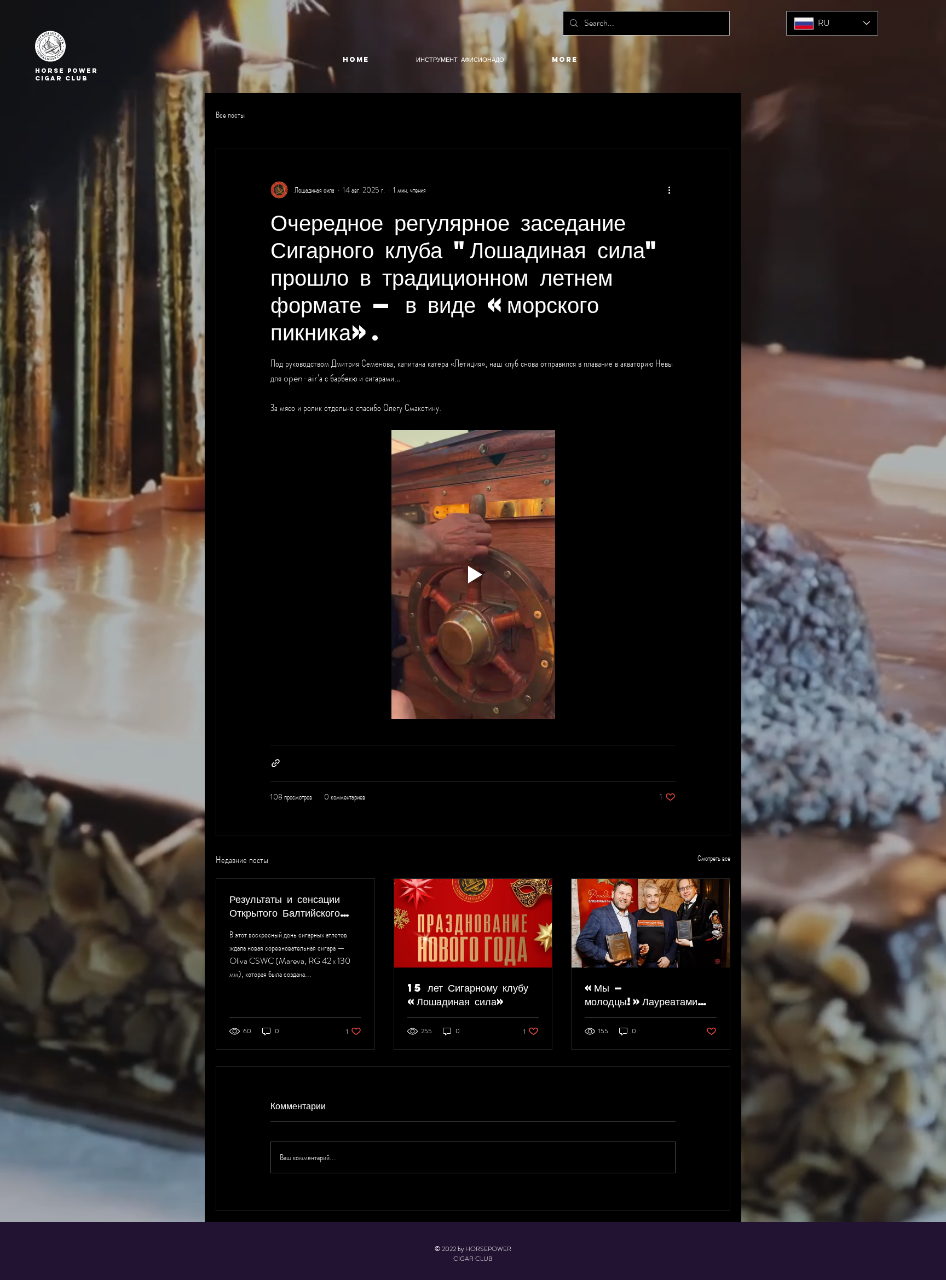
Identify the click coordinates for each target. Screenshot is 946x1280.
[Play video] (473, 574)
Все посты (230, 115)
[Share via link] (275, 763)
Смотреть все (713, 858)
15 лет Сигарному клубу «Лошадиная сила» (467, 994)
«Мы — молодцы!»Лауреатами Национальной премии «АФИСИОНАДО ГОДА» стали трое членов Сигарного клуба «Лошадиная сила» (645, 994)
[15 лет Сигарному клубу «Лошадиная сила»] (473, 923)
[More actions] (669, 189)
